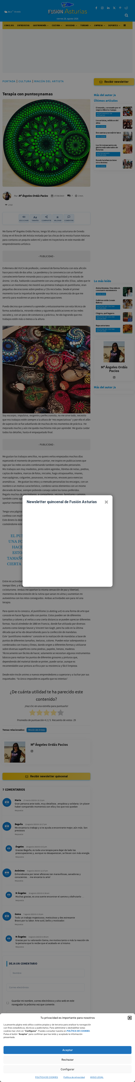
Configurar (67, 1069)
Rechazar (68, 1059)
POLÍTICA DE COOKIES (46, 1077)
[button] (129, 1018)
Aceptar (67, 1050)
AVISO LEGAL (97, 1077)
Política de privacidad (74, 1077)
